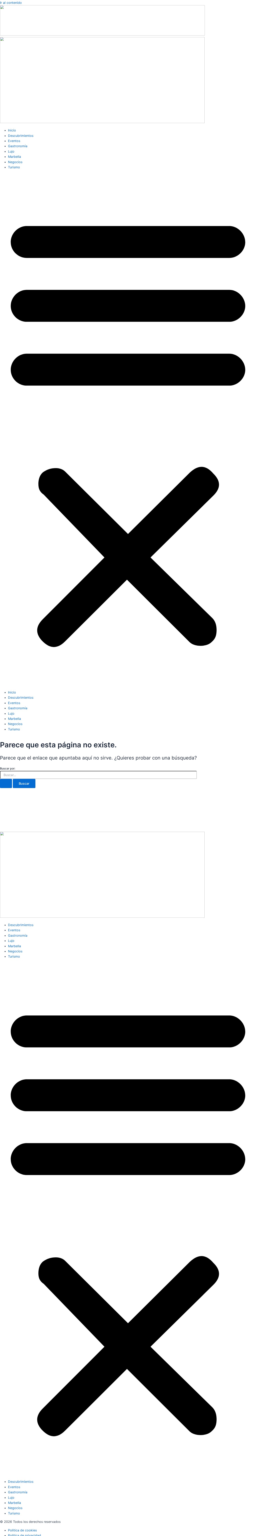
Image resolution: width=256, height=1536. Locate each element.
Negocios (15, 162)
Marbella (14, 157)
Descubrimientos (20, 136)
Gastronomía (17, 146)
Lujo (11, 151)
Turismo (14, 167)
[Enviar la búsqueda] (6, 783)
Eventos (14, 141)
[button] (128, 430)
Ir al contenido (11, 3)
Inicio (12, 130)
